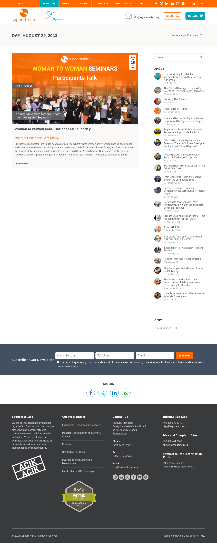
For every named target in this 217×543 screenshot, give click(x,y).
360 (141, 3)
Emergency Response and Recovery (81, 425)
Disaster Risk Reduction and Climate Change (81, 434)
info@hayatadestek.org (125, 467)
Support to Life (24, 3)
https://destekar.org (173, 463)
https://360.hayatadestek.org (178, 466)
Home (175, 35)
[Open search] (194, 3)
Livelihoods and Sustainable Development (77, 461)
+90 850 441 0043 (122, 444)
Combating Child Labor (74, 452)
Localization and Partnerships (78, 471)
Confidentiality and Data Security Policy (184, 535)
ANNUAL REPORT (124, 3)
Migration (28, 137)
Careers (83, 3)
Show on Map (120, 433)
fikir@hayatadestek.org (175, 445)
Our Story (49, 3)
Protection (67, 444)
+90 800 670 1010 (172, 422)
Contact (100, 3)
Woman (38, 137)
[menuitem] (201, 3)
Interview (19, 137)
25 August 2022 (51, 137)
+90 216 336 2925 (122, 456)
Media (65, 3)
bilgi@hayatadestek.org (175, 426)
